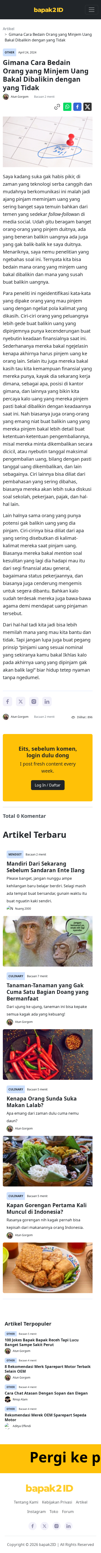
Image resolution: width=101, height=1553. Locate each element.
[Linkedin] (47, 701)
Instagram (36, 1511)
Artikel (8, 28)
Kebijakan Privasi (57, 1502)
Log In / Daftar (48, 785)
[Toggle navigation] (91, 9)
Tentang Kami (26, 1502)
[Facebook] (7, 701)
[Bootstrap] (49, 1489)
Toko (54, 1511)
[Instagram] (34, 701)
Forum (68, 1511)
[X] (20, 701)
